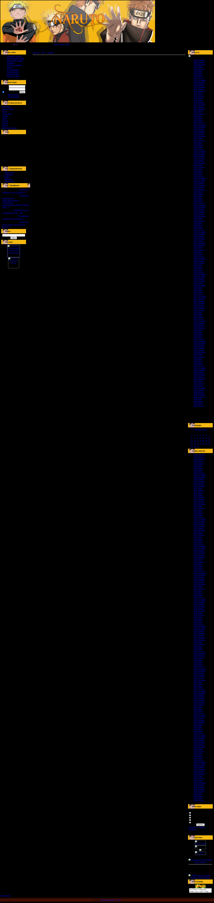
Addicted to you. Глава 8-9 (13, 192)
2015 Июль (198, 201)
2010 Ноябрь (199, 85)
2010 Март (198, 67)
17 (198, 441)
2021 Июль (198, 292)
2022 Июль (198, 317)
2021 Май (198, 288)
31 (198, 446)
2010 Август (199, 78)
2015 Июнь (198, 198)
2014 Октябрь (199, 181)
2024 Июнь (198, 361)
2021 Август (199, 294)
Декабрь (50, 52)
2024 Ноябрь (199, 372)
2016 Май (198, 223)
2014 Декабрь (199, 185)
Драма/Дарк (7, 114)
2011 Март (198, 94)
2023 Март (198, 330)
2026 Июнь (198, 401)
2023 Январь (199, 326)
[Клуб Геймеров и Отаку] (13, 262)
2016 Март (198, 218)
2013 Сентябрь (200, 152)
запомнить (8, 92)
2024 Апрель (199, 357)
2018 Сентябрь (200, 259)
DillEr (7, 177)
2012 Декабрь (199, 131)
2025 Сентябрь (200, 388)
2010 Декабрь (199, 87)
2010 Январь (199, 62)
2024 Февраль (199, 352)
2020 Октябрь (199, 285)
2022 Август (199, 319)
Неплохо (195, 817)
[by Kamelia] (5, 896)
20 (206, 441)
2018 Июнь (198, 254)
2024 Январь (199, 350)
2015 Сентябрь (200, 205)
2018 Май (198, 252)
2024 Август (199, 366)
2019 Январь (199, 261)
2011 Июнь (198, 98)
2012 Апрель (199, 114)
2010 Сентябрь (200, 80)
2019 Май (198, 265)
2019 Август (199, 272)
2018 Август (199, 256)
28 (209, 444)
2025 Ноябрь (199, 390)
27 (206, 444)
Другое (5, 123)
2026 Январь (199, 392)
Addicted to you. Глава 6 (12, 219)
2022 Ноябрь (199, 323)
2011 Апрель (199, 96)
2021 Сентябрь (200, 297)
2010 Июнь (198, 73)
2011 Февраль (199, 91)
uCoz (119, 900)
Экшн (4, 118)
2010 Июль (198, 76)
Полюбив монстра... (10, 213)
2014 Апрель (199, 167)
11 (200, 438)
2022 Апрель (199, 310)
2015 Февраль (199, 189)
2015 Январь (199, 187)
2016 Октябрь (199, 234)
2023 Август (199, 339)
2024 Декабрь (199, 375)
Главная (36, 52)
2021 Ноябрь (199, 301)
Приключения (8, 109)
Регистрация (13, 97)
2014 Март (198, 165)
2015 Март (198, 192)
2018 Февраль (199, 245)
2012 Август (199, 123)
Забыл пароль (13, 94)
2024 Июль (198, 363)
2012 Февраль (199, 109)
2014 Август (199, 176)
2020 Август (199, 283)
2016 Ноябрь (199, 236)
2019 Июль (198, 270)
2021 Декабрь (199, 303)
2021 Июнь (198, 290)
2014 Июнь (198, 172)
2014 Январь (199, 160)
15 (192, 441)
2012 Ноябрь (199, 129)
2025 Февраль (199, 379)
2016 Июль (198, 227)
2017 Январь (199, 241)
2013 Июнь (198, 145)
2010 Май (198, 71)
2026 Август (199, 406)
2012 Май (198, 116)
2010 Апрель (199, 69)
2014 (43, 52)
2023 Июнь (198, 334)
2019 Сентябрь (200, 274)
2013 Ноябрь (199, 156)
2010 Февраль (199, 65)
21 (209, 441)
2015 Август (199, 203)
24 (198, 444)
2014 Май (198, 169)
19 (203, 441)
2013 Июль (198, 147)
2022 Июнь (198, 314)
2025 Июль (198, 386)
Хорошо (195, 815)
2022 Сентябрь (200, 321)
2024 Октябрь (199, 370)
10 (198, 438)
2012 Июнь (198, 118)
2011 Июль (198, 100)
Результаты (193, 827)
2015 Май (198, 196)
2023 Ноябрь (199, 346)
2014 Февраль (199, 163)
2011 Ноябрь (199, 102)
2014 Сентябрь (200, 178)
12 (203, 438)
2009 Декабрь (199, 60)
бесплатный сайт (107, 900)
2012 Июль (198, 120)
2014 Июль (198, 174)
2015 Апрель (199, 194)
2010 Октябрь (199, 82)
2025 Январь (199, 377)
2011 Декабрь (199, 105)
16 (195, 441)
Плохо (194, 820)
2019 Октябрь (199, 276)
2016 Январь (199, 214)
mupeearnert (9, 181)
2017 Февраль (199, 243)
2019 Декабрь (199, 281)
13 (206, 438)
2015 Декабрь (199, 212)
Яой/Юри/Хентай (9, 128)
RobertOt (8, 179)
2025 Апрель (199, 384)
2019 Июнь (198, 268)
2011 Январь (199, 89)
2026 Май (198, 399)
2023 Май (198, 332)
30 (195, 446)
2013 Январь (199, 134)
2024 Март (198, 355)
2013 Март (198, 138)
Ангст (4, 111)
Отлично (195, 813)
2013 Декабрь (199, 158)
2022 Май (198, 312)
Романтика (6, 107)
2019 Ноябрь (199, 279)
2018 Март (198, 247)
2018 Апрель (199, 250)
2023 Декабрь (199, 348)
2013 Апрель (199, 140)
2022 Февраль (199, 308)
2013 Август (199, 149)
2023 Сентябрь (200, 341)
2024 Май (198, 359)
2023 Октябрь (199, 343)
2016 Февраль (199, 216)
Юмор (4, 126)
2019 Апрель (199, 263)
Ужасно (195, 822)
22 (192, 444)
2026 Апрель (199, 397)
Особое (5, 121)
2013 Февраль (199, 136)
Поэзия (5, 116)
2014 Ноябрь (199, 183)
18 (200, 441)
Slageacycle (9, 172)
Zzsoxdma (9, 175)
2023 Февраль (199, 328)
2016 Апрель (199, 221)
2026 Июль (198, 404)
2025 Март (198, 381)
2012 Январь (199, 107)
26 (203, 444)
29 (192, 446)
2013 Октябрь (199, 154)
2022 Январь (199, 305)
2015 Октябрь (199, 207)
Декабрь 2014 (200, 429)
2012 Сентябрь (200, 125)
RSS (56, 44)
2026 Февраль (199, 395)
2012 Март (198, 111)
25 (200, 444)
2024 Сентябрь (200, 368)
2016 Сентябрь (200, 232)
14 (209, 438)
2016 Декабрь (199, 239)
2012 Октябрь (199, 127)
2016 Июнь (198, 225)
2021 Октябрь (199, 299)
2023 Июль (198, 337)
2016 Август (199, 230)
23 (195, 444)
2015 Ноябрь (199, 210)
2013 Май (198, 143)
